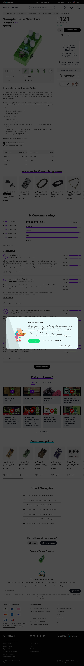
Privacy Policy (68, 346)
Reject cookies (47, 340)
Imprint (61, 346)
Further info (58, 340)
